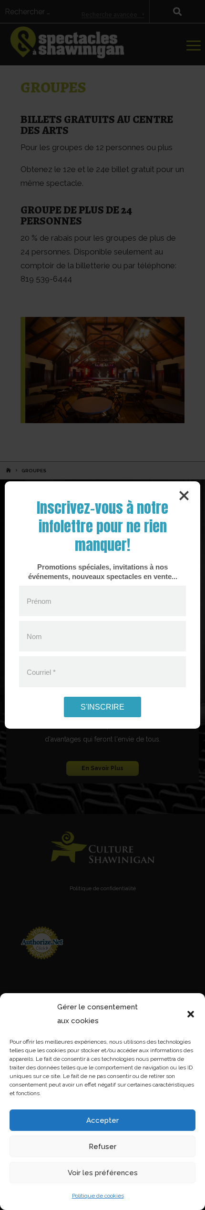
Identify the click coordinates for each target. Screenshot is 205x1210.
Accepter (102, 1120)
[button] (190, 1014)
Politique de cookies (98, 1195)
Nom (34, 636)
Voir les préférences (103, 1173)
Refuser (102, 1146)
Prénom (39, 601)
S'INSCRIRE (102, 707)
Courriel (41, 671)
